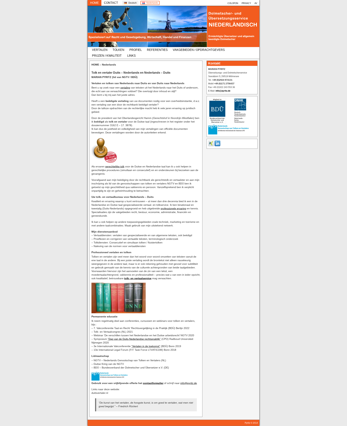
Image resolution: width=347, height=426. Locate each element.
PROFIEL (135, 49)
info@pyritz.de (188, 383)
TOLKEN (118, 49)
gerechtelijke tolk (114, 166)
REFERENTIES (157, 49)
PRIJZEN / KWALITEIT (107, 55)
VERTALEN (100, 49)
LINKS (131, 55)
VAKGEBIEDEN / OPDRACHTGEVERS (199, 49)
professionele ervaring (173, 208)
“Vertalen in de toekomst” (145, 346)
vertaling (125, 87)
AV (255, 3)
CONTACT (111, 2)
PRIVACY (246, 3)
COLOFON (233, 3)
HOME (94, 2)
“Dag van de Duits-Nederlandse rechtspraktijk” (134, 339)
